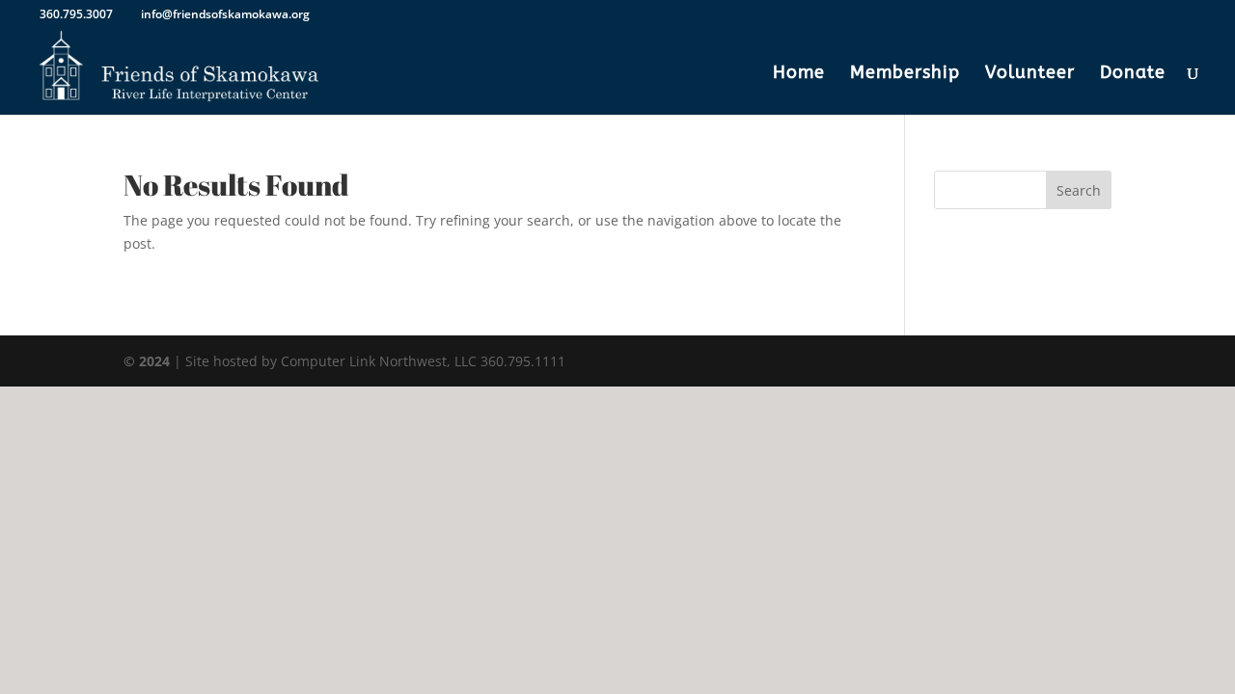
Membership (905, 74)
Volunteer (1030, 74)
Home (799, 74)
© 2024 (147, 361)
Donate (1133, 74)
